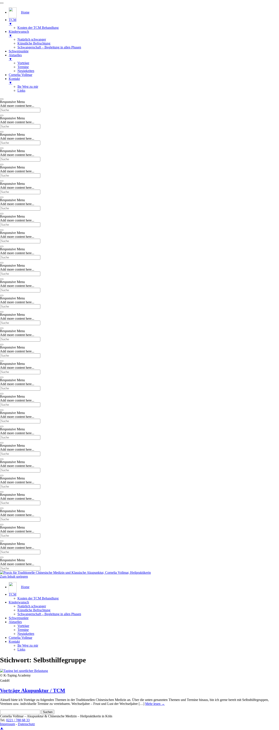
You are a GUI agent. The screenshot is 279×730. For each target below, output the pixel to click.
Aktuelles (15, 622)
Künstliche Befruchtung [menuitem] (33, 43)
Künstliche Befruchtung (33, 610)
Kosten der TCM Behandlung (38, 598)
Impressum (7, 724)
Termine (23, 630)
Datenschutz (26, 724)
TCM (12, 594)
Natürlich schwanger (31, 606)
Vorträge (23, 626)
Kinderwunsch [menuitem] (19, 33)
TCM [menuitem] (12, 22)
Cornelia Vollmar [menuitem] (20, 75)
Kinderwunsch (19, 602)
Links (21, 649)
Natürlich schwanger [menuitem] (31, 39)
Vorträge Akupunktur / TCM (32, 690)
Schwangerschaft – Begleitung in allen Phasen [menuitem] (49, 47)
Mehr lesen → (155, 704)
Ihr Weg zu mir (27, 645)
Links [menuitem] (21, 90)
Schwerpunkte (19, 618)
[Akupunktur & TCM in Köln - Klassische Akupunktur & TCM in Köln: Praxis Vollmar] (75, 572)
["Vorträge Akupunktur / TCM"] (24, 671)
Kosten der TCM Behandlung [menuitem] (38, 27)
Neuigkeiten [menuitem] (25, 71)
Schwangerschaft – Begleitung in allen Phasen (49, 614)
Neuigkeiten (25, 634)
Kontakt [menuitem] (14, 80)
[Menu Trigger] (1, 3)
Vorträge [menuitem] (23, 63)
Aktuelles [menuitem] (15, 57)
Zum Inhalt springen (14, 576)
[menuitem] (19, 12)
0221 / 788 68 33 (18, 720)
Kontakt (14, 641)
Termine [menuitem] (23, 67)
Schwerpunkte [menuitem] (19, 51)
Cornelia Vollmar (20, 637)
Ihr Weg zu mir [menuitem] (27, 86)
